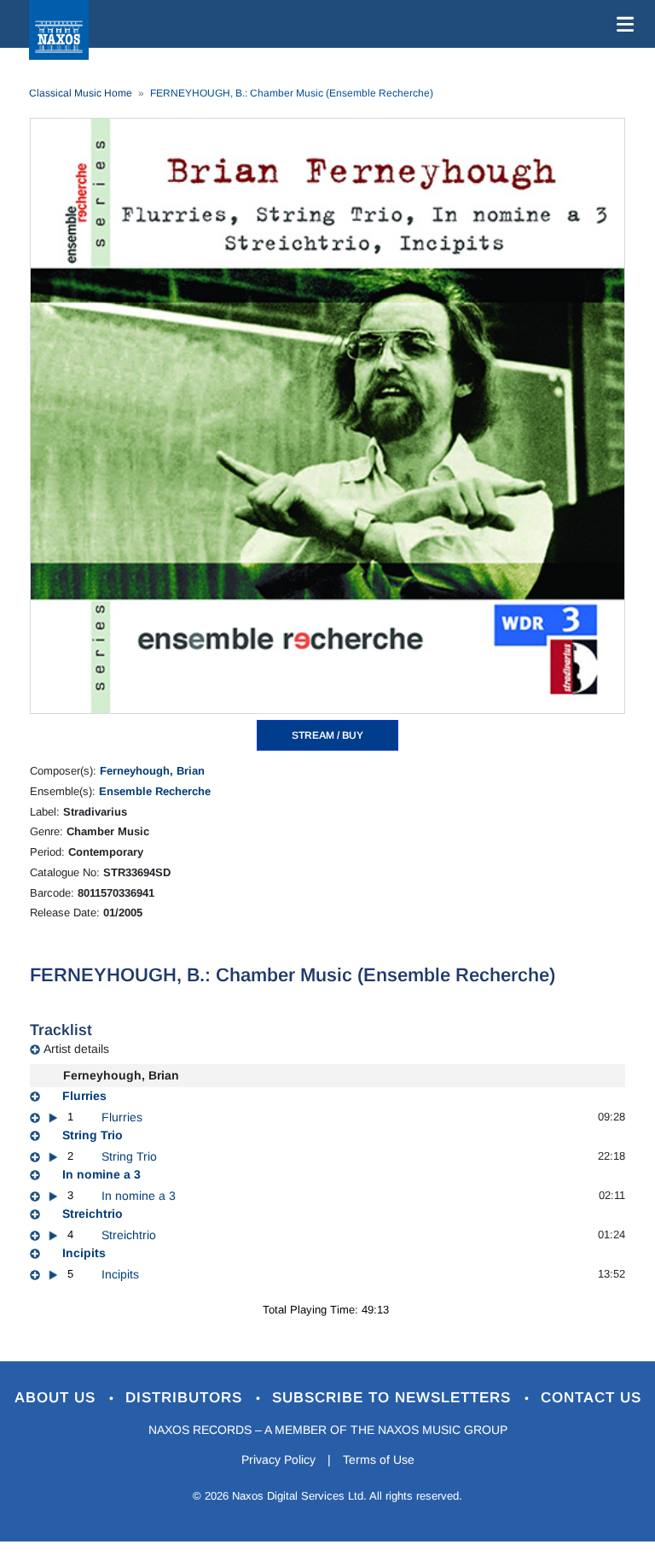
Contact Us (591, 1397)
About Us (57, 1397)
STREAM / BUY (327, 735)
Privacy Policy (278, 1459)
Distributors (186, 1397)
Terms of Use (378, 1459)
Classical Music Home (80, 93)
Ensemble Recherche (155, 791)
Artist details (76, 1049)
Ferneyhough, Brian (152, 770)
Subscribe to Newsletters (394, 1397)
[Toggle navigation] (621, 24)
